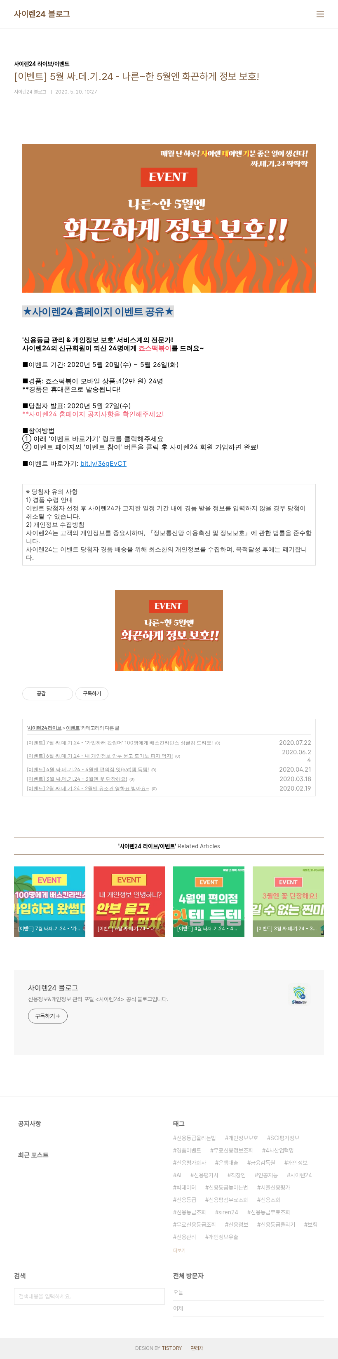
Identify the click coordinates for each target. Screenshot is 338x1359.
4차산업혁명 (279, 1150)
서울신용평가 (275, 1187)
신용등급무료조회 (270, 1212)
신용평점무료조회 (228, 1200)
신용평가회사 (191, 1162)
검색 (156, 1296)
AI (178, 1175)
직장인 (238, 1175)
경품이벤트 (188, 1150)
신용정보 (238, 1224)
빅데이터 (186, 1187)
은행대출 (228, 1162)
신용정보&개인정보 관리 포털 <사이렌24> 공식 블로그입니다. (98, 999)
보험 (312, 1224)
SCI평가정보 (284, 1138)
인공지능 (268, 1175)
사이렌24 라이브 (44, 728)
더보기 (179, 1250)
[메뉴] (320, 14)
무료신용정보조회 (233, 1150)
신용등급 (186, 1200)
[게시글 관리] (64, 694)
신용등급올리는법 (196, 1138)
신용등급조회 (191, 1212)
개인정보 (297, 1162)
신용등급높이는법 (228, 1187)
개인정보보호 (243, 1138)
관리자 (197, 1348)
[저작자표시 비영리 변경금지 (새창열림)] (119, 693)
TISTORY (172, 1348)
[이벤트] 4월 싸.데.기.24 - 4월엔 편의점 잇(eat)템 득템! (88, 769)
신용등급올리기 (278, 1224)
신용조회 (270, 1200)
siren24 (228, 1212)
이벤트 (73, 728)
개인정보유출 (223, 1237)
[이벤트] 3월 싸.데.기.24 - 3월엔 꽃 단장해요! (77, 779)
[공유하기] (53, 694)
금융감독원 (263, 1162)
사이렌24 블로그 (42, 14)
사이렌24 (301, 1175)
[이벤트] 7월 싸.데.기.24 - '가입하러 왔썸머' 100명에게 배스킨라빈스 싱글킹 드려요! (120, 742)
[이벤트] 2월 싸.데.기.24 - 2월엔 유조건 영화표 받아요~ (88, 788)
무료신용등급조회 (196, 1224)
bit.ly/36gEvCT (103, 463)
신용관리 (186, 1237)
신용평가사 (206, 1175)
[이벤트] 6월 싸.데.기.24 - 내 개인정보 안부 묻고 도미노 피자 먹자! (100, 756)
